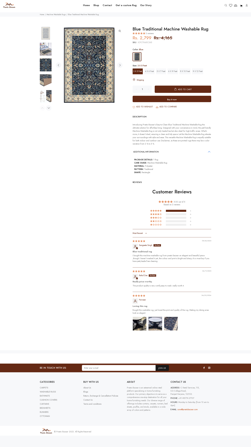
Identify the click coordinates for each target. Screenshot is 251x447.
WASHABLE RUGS (48, 391)
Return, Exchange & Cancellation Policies (100, 395)
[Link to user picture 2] (155, 324)
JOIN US (162, 368)
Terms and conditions (92, 403)
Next (120, 65)
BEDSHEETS (45, 408)
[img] (139, 241)
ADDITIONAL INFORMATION (146, 151)
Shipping (140, 79)
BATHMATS (45, 395)
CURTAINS (44, 403)
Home (42, 14)
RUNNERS (44, 412)
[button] (139, 33)
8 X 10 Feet (185, 71)
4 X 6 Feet (149, 71)
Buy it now (172, 99)
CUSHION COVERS (48, 399)
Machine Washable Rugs (56, 14)
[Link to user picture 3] (171, 324)
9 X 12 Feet (197, 71)
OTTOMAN (45, 416)
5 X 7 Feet (161, 71)
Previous (58, 65)
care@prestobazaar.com (187, 409)
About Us (87, 387)
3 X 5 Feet (137, 71)
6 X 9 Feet (172, 71)
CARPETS (44, 387)
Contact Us (88, 399)
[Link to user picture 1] (140, 324)
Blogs (85, 391)
